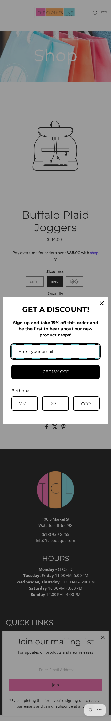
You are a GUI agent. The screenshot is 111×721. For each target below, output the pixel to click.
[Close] (102, 303)
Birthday (20, 390)
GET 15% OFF (56, 371)
